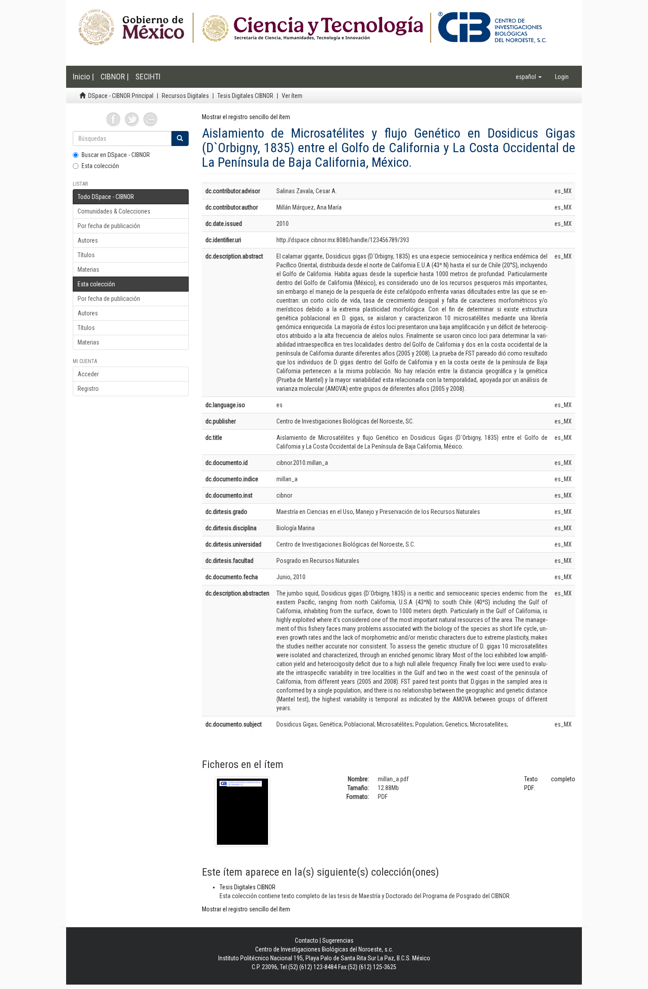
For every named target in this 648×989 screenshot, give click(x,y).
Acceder (88, 374)
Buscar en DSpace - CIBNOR (116, 154)
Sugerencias (338, 940)
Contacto (306, 940)
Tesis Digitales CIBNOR (245, 95)
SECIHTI (147, 76)
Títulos (86, 254)
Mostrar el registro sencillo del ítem (246, 116)
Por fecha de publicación (109, 225)
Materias (88, 269)
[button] (528, 77)
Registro (88, 388)
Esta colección (100, 165)
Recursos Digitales (185, 95)
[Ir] (180, 138)
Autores (88, 240)
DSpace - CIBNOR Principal (120, 95)
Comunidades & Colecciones (114, 211)
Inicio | (83, 76)
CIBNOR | (115, 76)
